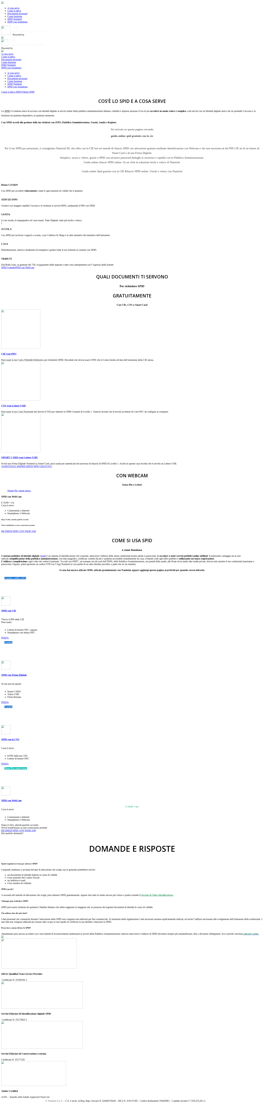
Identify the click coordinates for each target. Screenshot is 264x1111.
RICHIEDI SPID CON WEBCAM (18, 531)
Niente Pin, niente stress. (19, 490)
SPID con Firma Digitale (14, 675)
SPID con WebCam (24, 267)
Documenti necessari (17, 13)
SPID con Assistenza (17, 22)
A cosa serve (13, 8)
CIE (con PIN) (8, 354)
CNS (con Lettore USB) (13, 405)
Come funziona (14, 16)
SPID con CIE (8, 610)
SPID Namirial (14, 19)
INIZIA (5, 637)
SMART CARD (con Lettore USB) (19, 457)
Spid (43, 556)
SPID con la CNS (10, 739)
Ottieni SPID (28, 92)
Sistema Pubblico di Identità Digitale (30, 31)
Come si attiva (14, 10)
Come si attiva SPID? (11, 92)
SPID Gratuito (8, 267)
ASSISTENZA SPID (11, 466)
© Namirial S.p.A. (54, 1101)
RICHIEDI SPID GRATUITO (37, 466)
